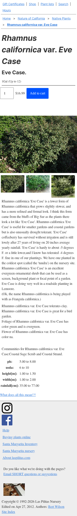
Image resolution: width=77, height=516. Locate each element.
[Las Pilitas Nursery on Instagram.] (7, 412)
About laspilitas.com (16, 457)
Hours (7, 10)
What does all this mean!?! (18, 394)
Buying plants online (17, 437)
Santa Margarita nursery (19, 450)
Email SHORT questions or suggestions (30, 474)
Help (6, 430)
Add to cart (37, 93)
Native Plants (61, 18)
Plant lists (47, 4)
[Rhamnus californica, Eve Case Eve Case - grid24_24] (38, 184)
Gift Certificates (13, 4)
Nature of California (31, 18)
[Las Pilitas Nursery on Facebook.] (7, 424)
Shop (32, 4)
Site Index (8, 511)
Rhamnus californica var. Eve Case (32, 24)
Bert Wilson (56, 506)
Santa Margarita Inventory (20, 444)
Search (63, 4)
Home (7, 18)
